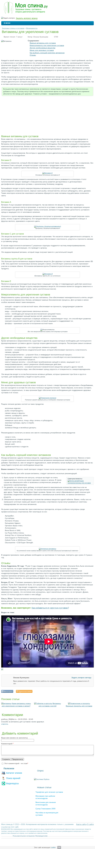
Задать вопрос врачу (27, 18)
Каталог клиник (14, 773)
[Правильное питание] (47, 398)
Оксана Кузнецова (40, 37)
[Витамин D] (47, 173)
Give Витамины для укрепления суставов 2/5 (37, 691)
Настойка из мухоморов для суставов (47, 814)
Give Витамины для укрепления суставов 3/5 (39, 691)
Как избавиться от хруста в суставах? (50, 608)
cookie (53, 847)
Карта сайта (81, 824)
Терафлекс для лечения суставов (49, 792)
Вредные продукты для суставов (79, 706)
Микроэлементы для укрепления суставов (47, 45)
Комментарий (7, 744)
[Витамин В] (48, 274)
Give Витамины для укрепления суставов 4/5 (42, 691)
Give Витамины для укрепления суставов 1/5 (35, 691)
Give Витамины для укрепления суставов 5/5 (44, 691)
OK (59, 847)
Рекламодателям (41, 836)
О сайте (90, 824)
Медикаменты (31, 28)
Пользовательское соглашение (24, 836)
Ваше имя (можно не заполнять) (14, 738)
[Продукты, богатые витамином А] (47, 226)
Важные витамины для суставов (43, 43)
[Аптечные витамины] (47, 549)
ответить (4, 724)
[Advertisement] (32, 114)
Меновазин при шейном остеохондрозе (45, 797)
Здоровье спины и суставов (13, 28)
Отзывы (33, 55)
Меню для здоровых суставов (42, 50)
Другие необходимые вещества (42, 48)
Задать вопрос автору (81, 678)
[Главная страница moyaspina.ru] (47, 8)
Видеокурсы (12, 783)
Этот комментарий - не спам (16, 763)
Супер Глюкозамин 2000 (45, 809)
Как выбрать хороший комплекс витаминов (47, 53)
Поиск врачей (13, 778)
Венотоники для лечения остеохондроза (46, 803)
